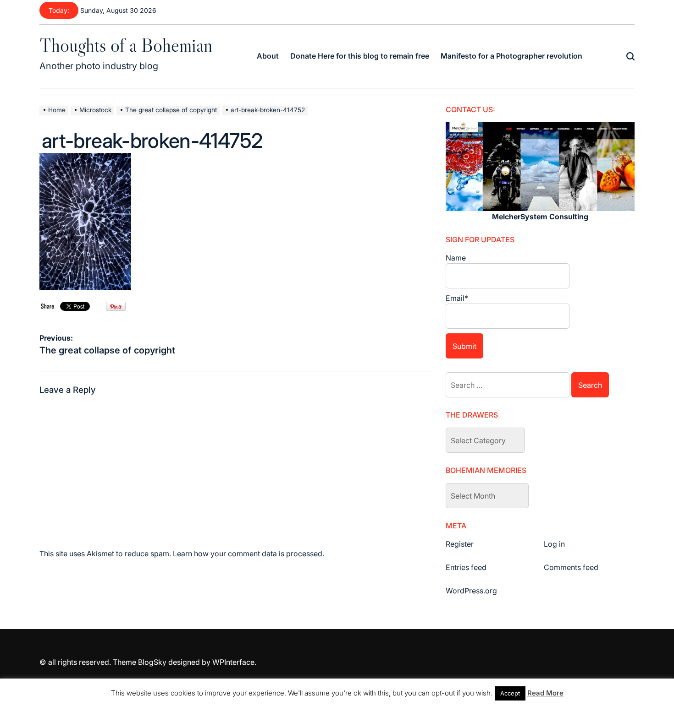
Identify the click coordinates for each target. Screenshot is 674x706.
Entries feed (466, 567)
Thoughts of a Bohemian (125, 44)
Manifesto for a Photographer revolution (511, 55)
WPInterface (233, 662)
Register (460, 544)
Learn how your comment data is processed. (248, 553)
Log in (554, 544)
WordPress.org (471, 590)
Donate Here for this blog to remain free (359, 55)
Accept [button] (510, 693)
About (268, 55)
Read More (545, 693)
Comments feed (571, 567)
